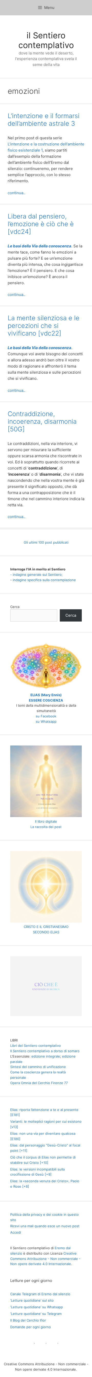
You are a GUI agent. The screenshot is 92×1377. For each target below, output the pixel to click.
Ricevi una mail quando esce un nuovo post (44, 1226)
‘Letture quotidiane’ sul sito (32, 1300)
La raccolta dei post (46, 827)
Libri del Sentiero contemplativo (35, 1045)
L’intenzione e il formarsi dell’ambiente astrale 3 (43, 119)
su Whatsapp (46, 721)
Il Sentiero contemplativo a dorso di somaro (44, 1051)
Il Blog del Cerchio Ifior (28, 1320)
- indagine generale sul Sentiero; (36, 574)
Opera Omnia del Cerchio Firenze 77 (39, 1083)
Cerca (14, 607)
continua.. (16, 192)
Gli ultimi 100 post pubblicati (46, 542)
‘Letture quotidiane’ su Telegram (36, 1314)
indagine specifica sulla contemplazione (44, 580)
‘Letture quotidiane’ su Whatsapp (36, 1307)
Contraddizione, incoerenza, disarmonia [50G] (42, 421)
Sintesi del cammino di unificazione (38, 1067)
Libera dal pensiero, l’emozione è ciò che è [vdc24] (41, 223)
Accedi (15, 1232)
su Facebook (46, 716)
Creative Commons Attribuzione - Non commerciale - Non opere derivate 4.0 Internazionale (45, 1258)
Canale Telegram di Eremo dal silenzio (40, 1294)
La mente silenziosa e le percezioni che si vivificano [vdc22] (43, 325)
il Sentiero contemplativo (46, 40)
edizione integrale (45, 1056)
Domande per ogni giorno (30, 1327)
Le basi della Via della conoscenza (39, 246)
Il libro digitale (46, 821)
